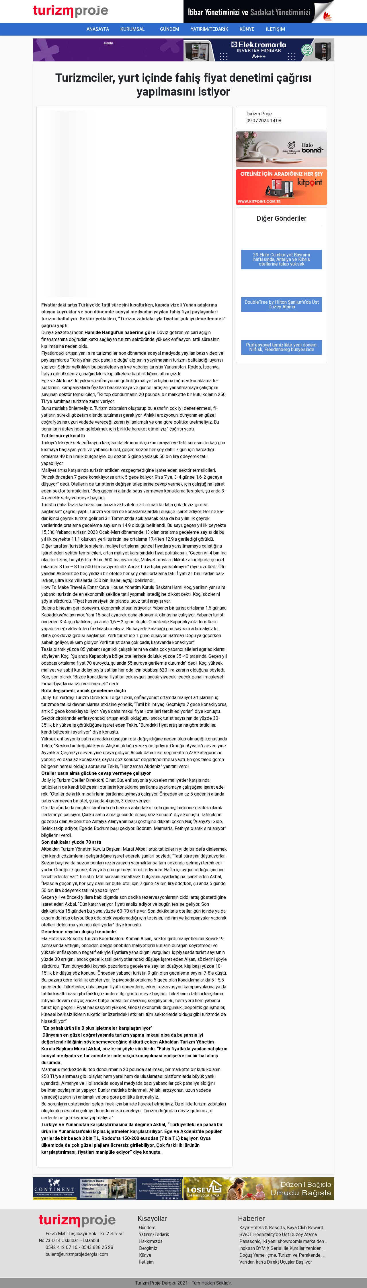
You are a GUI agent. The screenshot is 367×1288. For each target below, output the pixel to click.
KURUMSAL (132, 29)
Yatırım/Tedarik (154, 1234)
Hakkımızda (151, 1241)
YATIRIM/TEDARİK (209, 29)
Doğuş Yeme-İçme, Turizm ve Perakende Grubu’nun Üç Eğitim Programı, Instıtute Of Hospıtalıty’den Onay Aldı (283, 1255)
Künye (145, 1255)
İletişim (146, 1262)
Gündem (147, 1227)
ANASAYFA (97, 29)
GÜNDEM (169, 29)
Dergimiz (148, 1248)
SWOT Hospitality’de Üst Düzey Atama (278, 1234)
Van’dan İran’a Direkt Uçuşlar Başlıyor (275, 1262)
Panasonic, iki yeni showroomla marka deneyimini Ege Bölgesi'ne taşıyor (283, 1241)
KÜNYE (247, 29)
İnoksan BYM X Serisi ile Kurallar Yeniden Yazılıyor (283, 1248)
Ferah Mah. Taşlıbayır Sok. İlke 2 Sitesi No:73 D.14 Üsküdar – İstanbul (80, 1237)
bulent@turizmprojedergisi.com (76, 1254)
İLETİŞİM (275, 29)
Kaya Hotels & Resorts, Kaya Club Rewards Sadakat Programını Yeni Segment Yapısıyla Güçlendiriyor (283, 1227)
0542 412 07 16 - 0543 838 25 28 (78, 1247)
